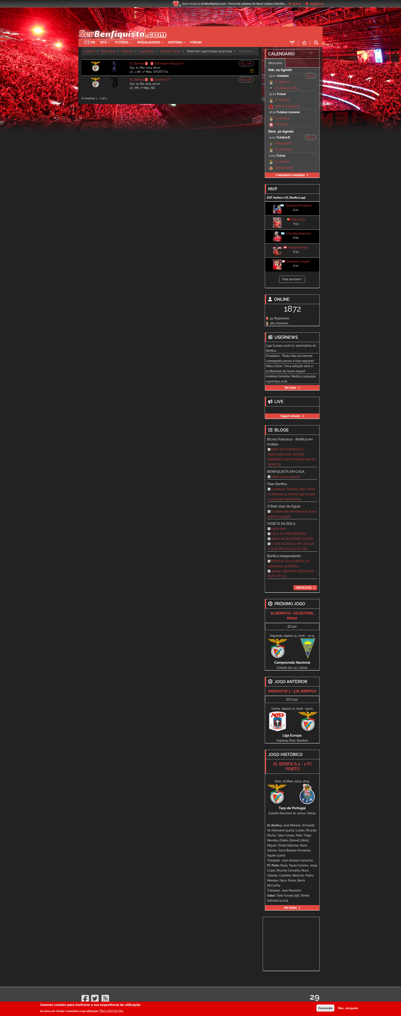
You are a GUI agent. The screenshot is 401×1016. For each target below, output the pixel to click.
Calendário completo (290, 175)
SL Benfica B (283, 149)
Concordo (325, 1008)
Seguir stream (290, 416)
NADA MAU (279, 528)
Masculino (108, 51)
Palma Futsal (284, 167)
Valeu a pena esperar (285, 476)
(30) (294, 626)
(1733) (294, 699)
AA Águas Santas (286, 88)
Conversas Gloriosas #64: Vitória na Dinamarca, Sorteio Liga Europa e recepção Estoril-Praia (291, 494)
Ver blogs (304, 587)
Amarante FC (284, 143)
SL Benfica (282, 82)
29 (315, 997)
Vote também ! (292, 279)
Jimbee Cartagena (287, 106)
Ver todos (290, 907)
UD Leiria (281, 124)
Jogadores (146, 51)
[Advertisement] (215, 32)
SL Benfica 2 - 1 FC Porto (292, 766)
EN (93, 42)
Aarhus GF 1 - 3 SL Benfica (292, 691)
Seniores (127, 51)
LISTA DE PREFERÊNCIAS (288, 533)
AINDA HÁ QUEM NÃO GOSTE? (292, 538)
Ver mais (290, 387)
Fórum (196, 42)
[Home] (122, 28)
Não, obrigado (348, 1008)
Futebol (90, 51)
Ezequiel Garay (170, 51)
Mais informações (111, 1010)
